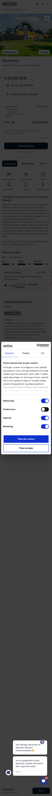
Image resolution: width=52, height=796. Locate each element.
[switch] (45, 409)
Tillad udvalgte (26, 448)
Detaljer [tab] (26, 353)
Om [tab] (42, 353)
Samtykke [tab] (9, 353)
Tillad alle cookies (26, 439)
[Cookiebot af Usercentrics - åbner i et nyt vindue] (37, 345)
